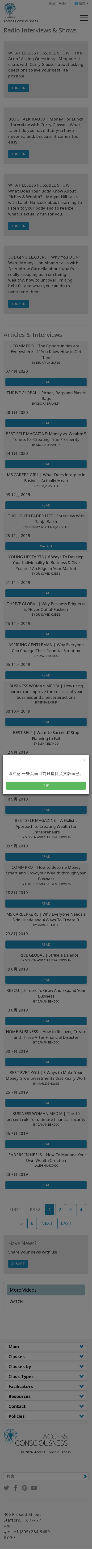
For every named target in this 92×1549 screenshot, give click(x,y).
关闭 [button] (46, 785)
